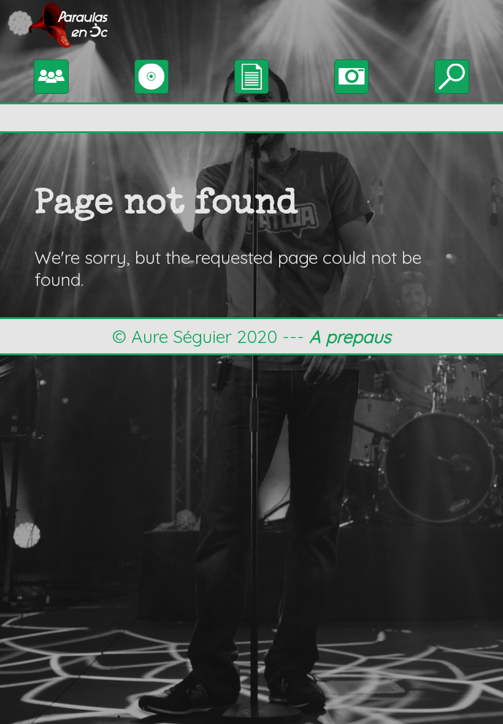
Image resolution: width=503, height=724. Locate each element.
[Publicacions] (151, 74)
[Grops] (51, 74)
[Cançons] (251, 74)
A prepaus (350, 336)
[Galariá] (351, 74)
